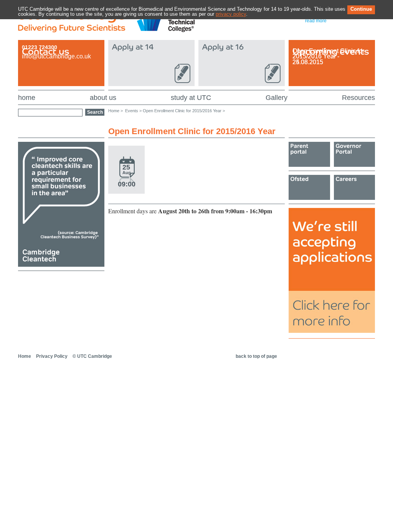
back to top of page (256, 356)
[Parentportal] (309, 154)
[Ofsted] (309, 187)
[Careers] (354, 187)
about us (103, 97)
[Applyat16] (241, 62)
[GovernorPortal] (354, 154)
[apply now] (332, 331)
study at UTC (191, 97)
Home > (115, 110)
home (26, 97)
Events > (133, 110)
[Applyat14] (151, 62)
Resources (358, 97)
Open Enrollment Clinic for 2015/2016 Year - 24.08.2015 (328, 56)
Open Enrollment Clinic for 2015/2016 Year (182, 110)
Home (24, 356)
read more (316, 20)
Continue (361, 9)
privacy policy (231, 14)
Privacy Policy (52, 356)
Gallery (276, 97)
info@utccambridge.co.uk (56, 56)
